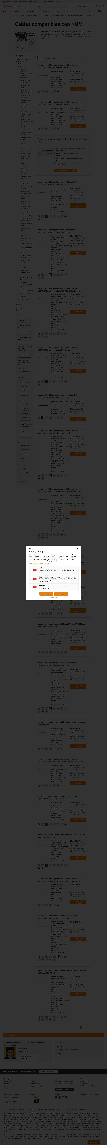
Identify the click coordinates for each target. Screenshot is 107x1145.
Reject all (46, 594)
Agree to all (61, 594)
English (31, 548)
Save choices (53, 597)
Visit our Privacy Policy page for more (39, 563)
